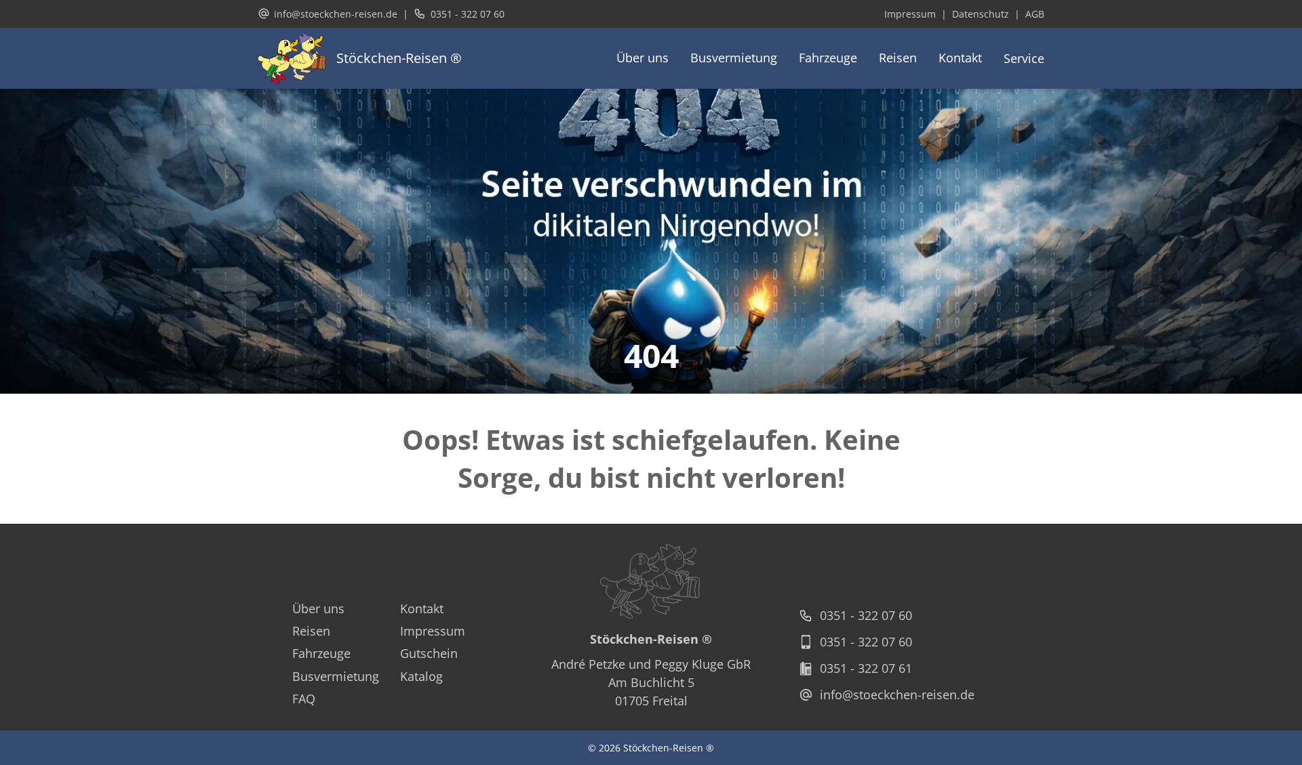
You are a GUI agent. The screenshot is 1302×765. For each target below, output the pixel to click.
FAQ (303, 698)
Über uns (642, 57)
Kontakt (960, 57)
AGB (1034, 13)
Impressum (910, 13)
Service (1024, 58)
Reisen (898, 57)
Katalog (421, 676)
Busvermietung (733, 57)
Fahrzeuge (828, 57)
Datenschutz (980, 13)
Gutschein (429, 653)
